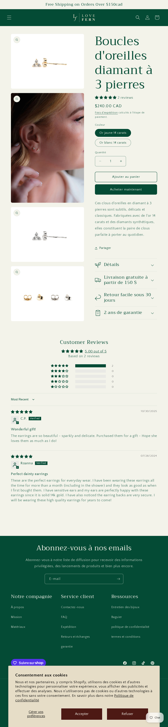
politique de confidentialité (130, 627)
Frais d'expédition (106, 112)
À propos (17, 607)
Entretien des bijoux (125, 607)
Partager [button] (105, 248)
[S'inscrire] (118, 579)
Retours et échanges (75, 637)
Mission (16, 617)
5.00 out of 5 (96, 351)
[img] (22, 412)
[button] (9, 17)
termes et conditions (125, 637)
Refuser (127, 714)
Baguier (116, 617)
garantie (67, 646)
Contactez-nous (72, 607)
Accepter (82, 714)
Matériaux (18, 627)
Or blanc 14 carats (113, 142)
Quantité (100, 152)
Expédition (68, 627)
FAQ (64, 617)
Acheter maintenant (126, 189)
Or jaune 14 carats (113, 133)
